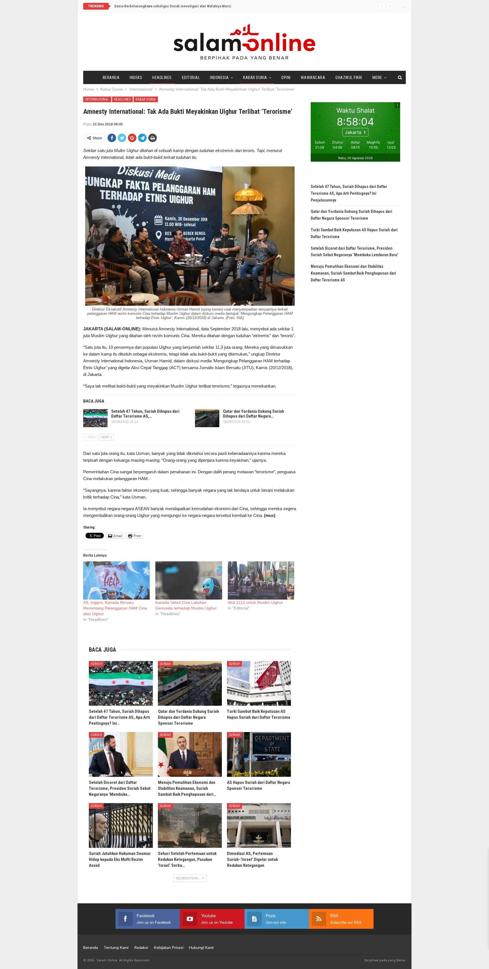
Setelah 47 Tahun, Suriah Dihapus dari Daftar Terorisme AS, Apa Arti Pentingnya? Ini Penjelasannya (349, 193)
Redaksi (141, 947)
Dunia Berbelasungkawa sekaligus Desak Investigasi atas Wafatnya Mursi (172, 6)
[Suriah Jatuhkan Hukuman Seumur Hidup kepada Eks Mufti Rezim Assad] (121, 825)
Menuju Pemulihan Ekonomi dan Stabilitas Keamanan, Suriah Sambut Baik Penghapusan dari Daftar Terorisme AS (353, 273)
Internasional (97, 99)
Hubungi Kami (201, 947)
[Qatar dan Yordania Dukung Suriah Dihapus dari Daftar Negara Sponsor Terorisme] (207, 418)
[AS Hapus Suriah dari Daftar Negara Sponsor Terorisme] (259, 754)
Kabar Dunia (255, 77)
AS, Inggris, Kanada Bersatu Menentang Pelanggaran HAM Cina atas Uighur (115, 608)
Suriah (96, 664)
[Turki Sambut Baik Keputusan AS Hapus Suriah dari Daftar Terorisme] (259, 683)
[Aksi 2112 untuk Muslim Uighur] (261, 580)
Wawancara (313, 77)
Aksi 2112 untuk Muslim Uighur (255, 602)
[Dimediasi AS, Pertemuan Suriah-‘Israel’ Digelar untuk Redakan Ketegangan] (259, 825)
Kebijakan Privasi (168, 947)
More (377, 77)
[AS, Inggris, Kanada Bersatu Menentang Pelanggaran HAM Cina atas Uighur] (116, 580)
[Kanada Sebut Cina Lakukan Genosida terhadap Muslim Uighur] (188, 580)
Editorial (191, 77)
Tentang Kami (116, 947)
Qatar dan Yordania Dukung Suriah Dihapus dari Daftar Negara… (253, 414)
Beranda (111, 77)
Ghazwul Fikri (348, 77)
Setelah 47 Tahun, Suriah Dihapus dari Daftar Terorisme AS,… (145, 414)
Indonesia (219, 77)
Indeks (136, 77)
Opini (286, 77)
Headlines (162, 77)
